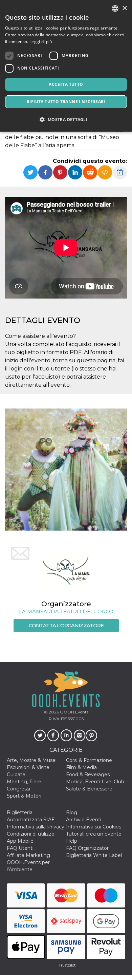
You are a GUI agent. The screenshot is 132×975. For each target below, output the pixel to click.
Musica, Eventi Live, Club (95, 782)
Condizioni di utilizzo (30, 834)
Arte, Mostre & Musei (32, 760)
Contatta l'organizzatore (66, 625)
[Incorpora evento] (105, 172)
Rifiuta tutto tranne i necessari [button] (66, 101)
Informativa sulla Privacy (35, 827)
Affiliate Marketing (28, 855)
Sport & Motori (24, 796)
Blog (71, 812)
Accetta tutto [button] (66, 84)
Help (71, 841)
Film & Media (81, 767)
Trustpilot (67, 965)
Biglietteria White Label (94, 855)
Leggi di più (40, 41)
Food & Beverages (88, 774)
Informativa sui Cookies (93, 827)
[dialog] (66, 66)
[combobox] (115, 8)
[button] (66, 119)
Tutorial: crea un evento (94, 834)
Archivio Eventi (83, 820)
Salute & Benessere (89, 789)
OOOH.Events (73, 711)
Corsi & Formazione (89, 760)
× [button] (124, 8)
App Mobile (20, 841)
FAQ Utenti (20, 848)
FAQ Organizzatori (88, 848)
